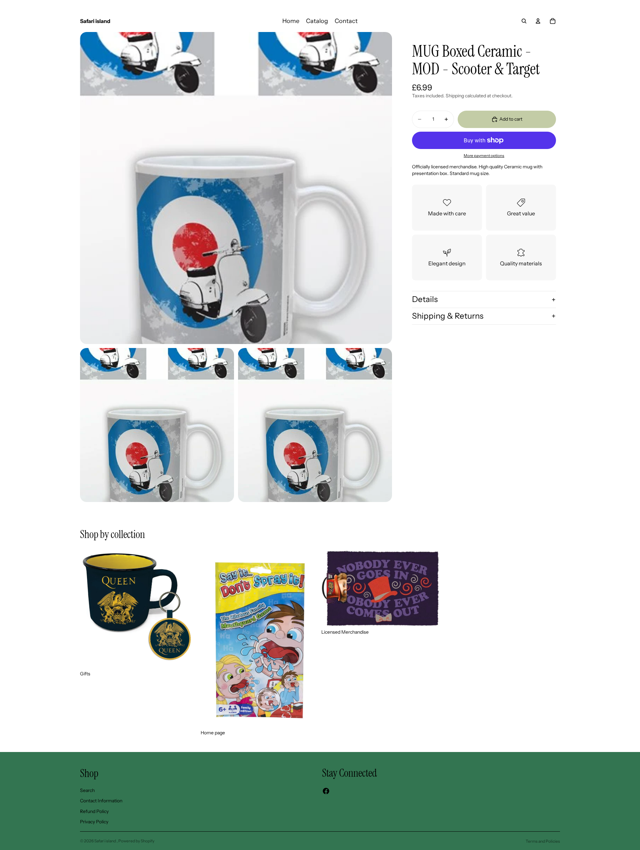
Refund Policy (94, 811)
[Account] (538, 21)
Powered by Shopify (136, 840)
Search (87, 790)
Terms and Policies (543, 841)
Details (425, 299)
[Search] (524, 21)
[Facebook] (326, 791)
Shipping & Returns (447, 316)
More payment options (484, 155)
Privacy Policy (94, 822)
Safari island (105, 840)
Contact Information (101, 801)
